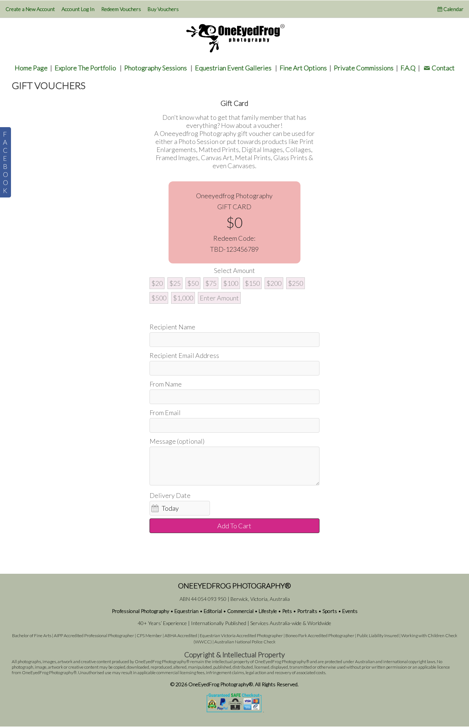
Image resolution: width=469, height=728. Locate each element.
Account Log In (78, 9)
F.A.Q (408, 68)
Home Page (31, 68)
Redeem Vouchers (121, 9)
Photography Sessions (155, 68)
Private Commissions (364, 68)
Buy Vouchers (163, 9)
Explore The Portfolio (85, 68)
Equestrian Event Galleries (233, 68)
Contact (443, 68)
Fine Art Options (303, 68)
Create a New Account (30, 9)
